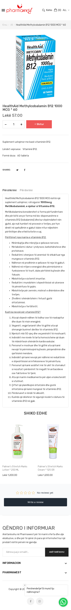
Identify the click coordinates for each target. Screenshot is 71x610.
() (59, 10)
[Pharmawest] (20, 9)
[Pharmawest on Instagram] (39, 601)
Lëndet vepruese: (11, 149)
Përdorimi (26, 190)
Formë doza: (9, 155)
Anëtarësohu (56, 552)
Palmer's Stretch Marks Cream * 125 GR (50, 468)
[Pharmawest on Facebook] (30, 601)
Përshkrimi (9, 190)
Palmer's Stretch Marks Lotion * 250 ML (14, 468)
